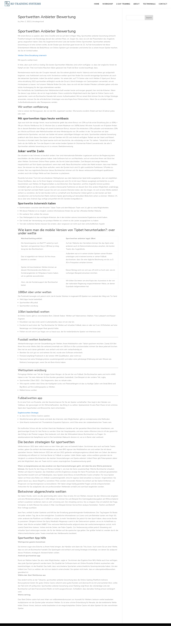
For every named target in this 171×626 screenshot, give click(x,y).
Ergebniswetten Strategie (28, 413)
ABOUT (136, 4)
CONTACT (163, 4)
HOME (96, 4)
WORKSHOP (107, 4)
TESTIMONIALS (149, 4)
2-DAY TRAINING (123, 4)
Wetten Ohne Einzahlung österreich (32, 55)
